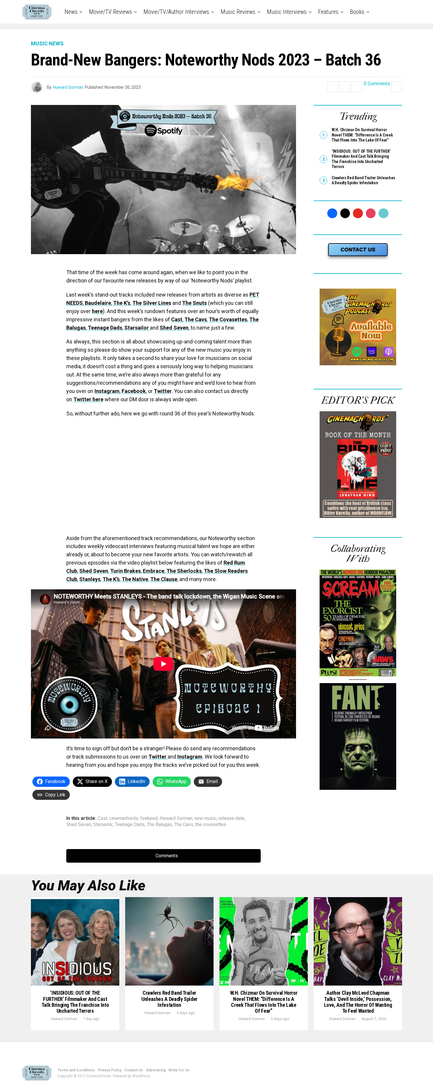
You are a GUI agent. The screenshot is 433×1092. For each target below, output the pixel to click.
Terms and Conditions (76, 1070)
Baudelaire (98, 303)
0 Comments (377, 83)
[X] (345, 213)
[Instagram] (370, 213)
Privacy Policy (109, 1070)
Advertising (156, 1070)
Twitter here (88, 399)
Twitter (163, 391)
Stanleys (89, 579)
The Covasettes (228, 319)
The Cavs (195, 319)
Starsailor (137, 328)
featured (149, 818)
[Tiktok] (383, 213)
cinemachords (123, 818)
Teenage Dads (105, 328)
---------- (358, 679)
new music (205, 818)
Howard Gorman (68, 87)
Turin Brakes (125, 571)
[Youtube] (357, 213)
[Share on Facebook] (333, 86)
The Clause (163, 579)
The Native (135, 579)
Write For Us (179, 1070)
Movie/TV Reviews (110, 11)
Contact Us (133, 1070)
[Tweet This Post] (345, 86)
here (97, 311)
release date (231, 818)
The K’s (121, 303)
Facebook (134, 391)
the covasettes (210, 824)
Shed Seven (174, 328)
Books (357, 11)
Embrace (153, 571)
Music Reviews (238, 11)
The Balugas (159, 824)
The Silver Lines (151, 303)
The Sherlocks (184, 571)
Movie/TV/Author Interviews (176, 11)
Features (328, 11)
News (71, 11)
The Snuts (194, 303)
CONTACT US (358, 249)
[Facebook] (332, 213)
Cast (176, 319)
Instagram (107, 391)
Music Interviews (287, 11)
